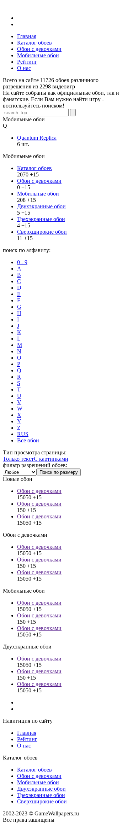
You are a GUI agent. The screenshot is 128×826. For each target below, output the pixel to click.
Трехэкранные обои (41, 219)
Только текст (18, 459)
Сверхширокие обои (42, 232)
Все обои (28, 440)
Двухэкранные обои (41, 206)
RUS (22, 434)
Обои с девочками (39, 181)
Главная (26, 733)
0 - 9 (22, 262)
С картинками (51, 459)
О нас (24, 746)
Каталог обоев (34, 168)
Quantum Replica (37, 138)
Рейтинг (27, 739)
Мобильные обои (38, 194)
